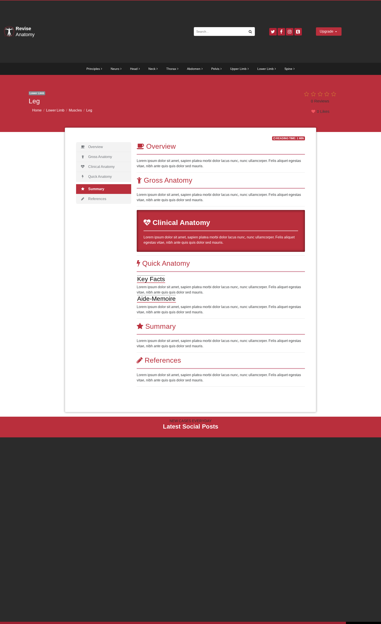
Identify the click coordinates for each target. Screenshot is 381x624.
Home (37, 110)
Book (23, 440)
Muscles (75, 110)
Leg (89, 110)
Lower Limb (55, 110)
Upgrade (327, 31)
